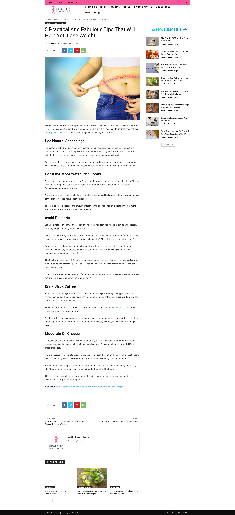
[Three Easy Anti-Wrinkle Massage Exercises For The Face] (152, 108)
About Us (176, 512)
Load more (167, 144)
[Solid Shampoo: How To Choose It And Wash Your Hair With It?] (152, 134)
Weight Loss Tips (60, 23)
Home (47, 19)
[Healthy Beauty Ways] (46, 43)
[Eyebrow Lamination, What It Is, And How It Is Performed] (152, 94)
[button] (182, 2)
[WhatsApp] (83, 50)
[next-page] (51, 500)
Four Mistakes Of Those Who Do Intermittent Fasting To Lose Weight (89, 386)
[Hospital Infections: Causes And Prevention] (152, 121)
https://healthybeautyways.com (78, 441)
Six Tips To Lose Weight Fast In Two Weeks (120, 421)
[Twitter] (70, 50)
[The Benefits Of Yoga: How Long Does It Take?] (60, 478)
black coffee (122, 307)
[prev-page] (46, 500)
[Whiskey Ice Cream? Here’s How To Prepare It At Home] (152, 68)
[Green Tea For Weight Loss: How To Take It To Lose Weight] (92, 478)
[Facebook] (64, 50)
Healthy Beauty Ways (59, 43)
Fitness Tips (55, 19)
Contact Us (186, 512)
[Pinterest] (77, 50)
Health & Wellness (84, 487)
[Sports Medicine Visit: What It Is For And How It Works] (125, 478)
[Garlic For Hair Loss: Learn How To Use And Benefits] (152, 54)
